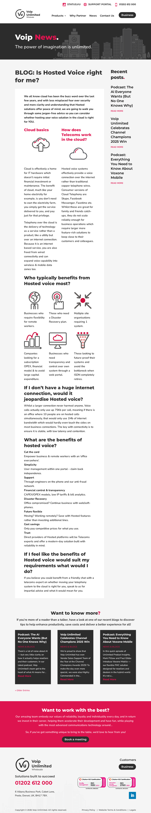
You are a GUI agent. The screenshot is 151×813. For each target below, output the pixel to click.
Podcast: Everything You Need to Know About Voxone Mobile (117, 638)
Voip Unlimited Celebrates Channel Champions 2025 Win (75, 638)
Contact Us (107, 16)
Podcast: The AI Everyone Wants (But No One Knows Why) (122, 96)
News (93, 16)
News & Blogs (26, 646)
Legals (132, 810)
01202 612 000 (33, 783)
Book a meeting (75, 739)
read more (117, 111)
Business (127, 15)
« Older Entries (22, 690)
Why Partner (78, 16)
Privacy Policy (89, 810)
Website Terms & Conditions (113, 810)
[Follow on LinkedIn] (132, 795)
